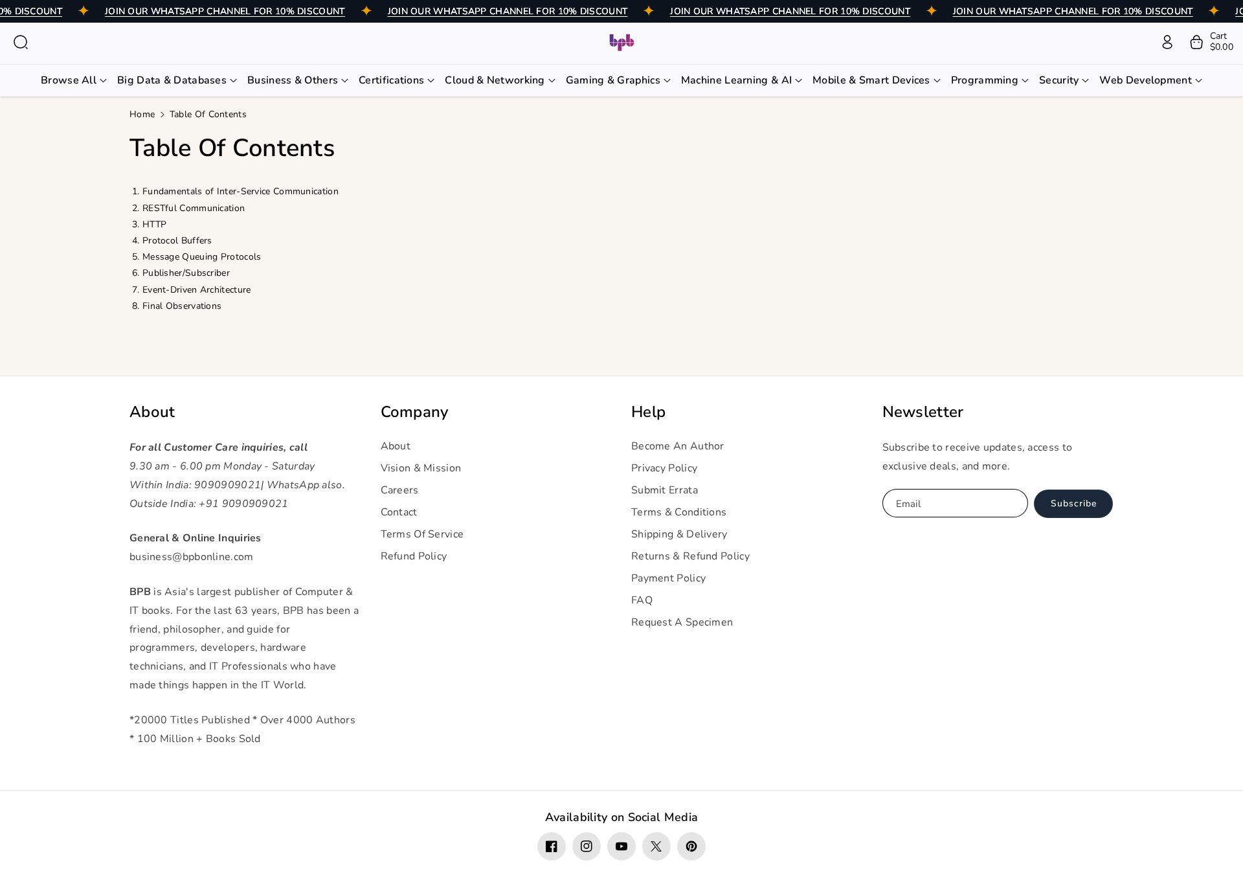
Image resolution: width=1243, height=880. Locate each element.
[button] (21, 42)
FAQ (642, 600)
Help (648, 412)
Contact (399, 512)
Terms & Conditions (678, 512)
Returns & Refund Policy (690, 556)
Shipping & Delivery (679, 534)
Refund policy (414, 556)
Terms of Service (422, 534)
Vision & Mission (421, 468)
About (152, 412)
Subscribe (1074, 503)
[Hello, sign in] (1167, 42)
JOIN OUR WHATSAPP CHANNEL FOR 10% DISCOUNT (225, 11)
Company (415, 412)
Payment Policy (668, 578)
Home (142, 114)
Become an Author (677, 446)
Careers (400, 490)
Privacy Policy (664, 468)
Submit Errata (664, 490)
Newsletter (923, 412)
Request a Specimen (682, 622)
